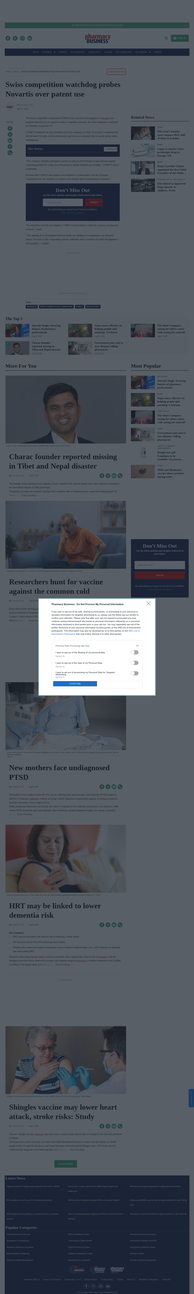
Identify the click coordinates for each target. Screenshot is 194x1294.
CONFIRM (75, 684)
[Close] (149, 604)
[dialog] (97, 647)
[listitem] (97, 645)
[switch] (135, 652)
